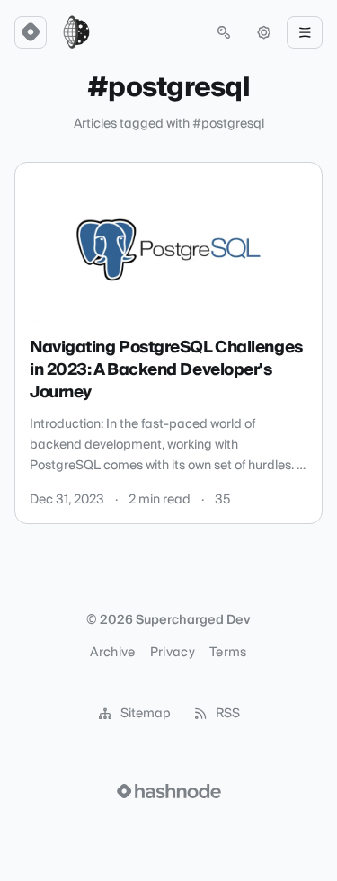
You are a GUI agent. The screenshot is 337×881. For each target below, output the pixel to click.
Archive (112, 652)
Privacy (172, 652)
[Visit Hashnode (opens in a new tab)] (169, 791)
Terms (228, 652)
